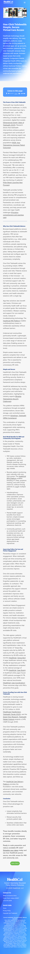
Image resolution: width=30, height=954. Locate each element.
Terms (4, 908)
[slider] (22, 93)
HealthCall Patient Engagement (14, 605)
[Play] (6, 93)
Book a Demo (15, 863)
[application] (15, 93)
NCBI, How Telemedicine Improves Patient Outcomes (14, 145)
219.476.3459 (7, 900)
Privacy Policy (7, 910)
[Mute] (19, 93)
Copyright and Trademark (10, 913)
